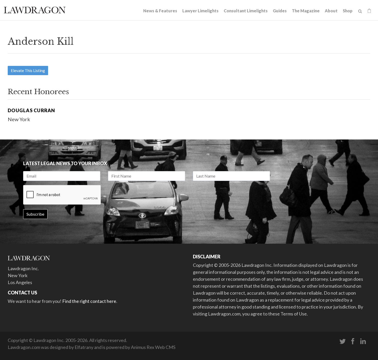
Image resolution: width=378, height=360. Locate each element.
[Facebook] (353, 341)
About (331, 10)
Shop (348, 10)
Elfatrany (84, 347)
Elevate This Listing (28, 70)
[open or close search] (360, 11)
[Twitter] (342, 341)
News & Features (160, 10)
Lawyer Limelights (200, 10)
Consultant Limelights (246, 10)
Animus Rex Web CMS (153, 347)
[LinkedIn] (363, 341)
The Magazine (306, 10)
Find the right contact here (89, 301)
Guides (280, 10)
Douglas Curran (31, 110)
